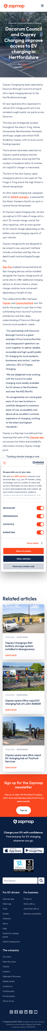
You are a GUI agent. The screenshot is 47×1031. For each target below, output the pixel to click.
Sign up (23, 810)
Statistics (7, 918)
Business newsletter (32, 913)
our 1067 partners (19, 476)
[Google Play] (34, 850)
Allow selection (24, 559)
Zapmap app (37, 437)
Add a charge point (11, 941)
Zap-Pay (7, 267)
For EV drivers (11, 892)
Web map (7, 904)
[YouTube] (35, 1012)
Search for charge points (11, 935)
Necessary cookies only (23, 566)
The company (11, 950)
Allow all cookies (23, 551)
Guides (6, 913)
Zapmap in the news (12, 976)
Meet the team (9, 961)
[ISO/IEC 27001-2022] (23, 865)
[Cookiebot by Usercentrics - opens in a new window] (33, 463)
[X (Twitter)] (21, 1012)
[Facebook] (16, 1012)
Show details (33, 543)
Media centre (8, 981)
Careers (6, 971)
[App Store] (13, 850)
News (23, 20)
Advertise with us (31, 908)
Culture (6, 966)
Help (5, 928)
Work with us (29, 904)
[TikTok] (31, 1012)
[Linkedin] (26, 1012)
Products (28, 899)
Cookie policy (9, 991)
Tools (5, 908)
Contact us (7, 986)
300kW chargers (20, 197)
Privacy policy (9, 996)
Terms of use (8, 1001)
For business (31, 892)
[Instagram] (11, 1012)
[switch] (40, 516)
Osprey (7, 303)
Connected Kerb (24, 303)
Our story (7, 956)
